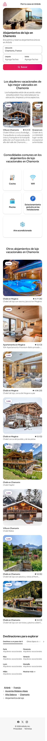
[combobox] (22, 50)
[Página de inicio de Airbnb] (5, 4)
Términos (28, 729)
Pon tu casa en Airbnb (31, 4)
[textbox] (13, 59)
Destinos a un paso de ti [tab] (13, 641)
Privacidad (17, 729)
